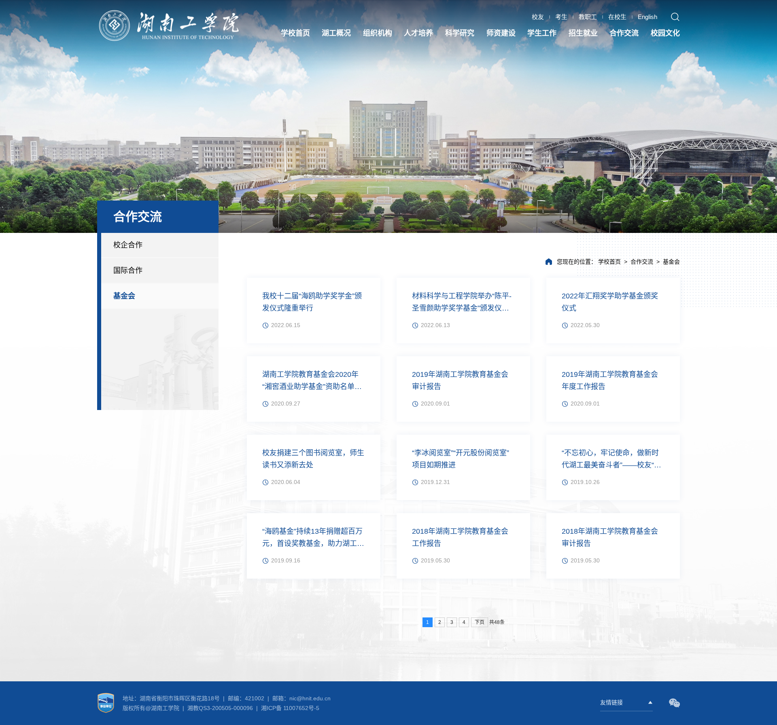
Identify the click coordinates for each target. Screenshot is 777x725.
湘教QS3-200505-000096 (221, 708)
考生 (561, 16)
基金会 (124, 296)
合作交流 (642, 261)
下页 (479, 622)
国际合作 (127, 270)
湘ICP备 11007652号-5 (289, 708)
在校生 (617, 16)
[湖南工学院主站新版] (170, 26)
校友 (538, 16)
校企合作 (127, 245)
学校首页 (609, 261)
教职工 (588, 16)
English (647, 16)
